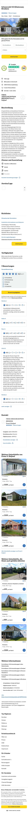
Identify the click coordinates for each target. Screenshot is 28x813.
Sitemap (3, 729)
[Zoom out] (25, 190)
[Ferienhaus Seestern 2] (14, 571)
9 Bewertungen (12, 13)
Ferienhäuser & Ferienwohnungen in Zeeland (13, 668)
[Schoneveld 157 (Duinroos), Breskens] (14, 467)
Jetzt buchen (14, 56)
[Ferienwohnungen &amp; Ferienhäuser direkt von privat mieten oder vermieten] (2, 2)
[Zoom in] (25, 188)
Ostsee (3, 720)
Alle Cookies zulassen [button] (14, 806)
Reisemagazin (5, 762)
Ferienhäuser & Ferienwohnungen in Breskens (13, 679)
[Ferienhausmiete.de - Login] (19, 2)
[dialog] (14, 800)
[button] (22, 2)
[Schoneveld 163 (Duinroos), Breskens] (14, 632)
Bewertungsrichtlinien (17, 297)
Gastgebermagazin (6, 779)
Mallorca (4, 723)
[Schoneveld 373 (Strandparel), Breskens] (14, 528)
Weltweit (4, 726)
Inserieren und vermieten (8, 776)
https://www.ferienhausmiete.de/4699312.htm (14, 697)
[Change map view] (3, 188)
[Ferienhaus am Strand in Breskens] (14, 602)
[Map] (14, 196)
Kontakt (3, 768)
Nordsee (3, 717)
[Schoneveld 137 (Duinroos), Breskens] (14, 497)
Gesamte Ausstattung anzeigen (9, 177)
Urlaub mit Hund (15, 683)
